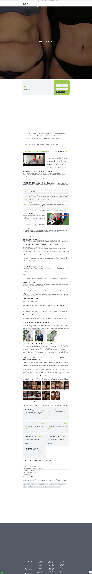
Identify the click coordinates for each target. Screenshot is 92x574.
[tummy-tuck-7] (36, 395)
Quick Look (47, 151)
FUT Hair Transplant (51, 567)
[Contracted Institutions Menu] (37, 6)
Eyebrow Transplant (50, 564)
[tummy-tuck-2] (36, 385)
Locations (61, 569)
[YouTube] (28, 561)
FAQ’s (43, 151)
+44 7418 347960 (28, 571)
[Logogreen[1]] (25, 4)
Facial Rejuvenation (39, 569)
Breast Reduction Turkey (40, 562)
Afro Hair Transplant (51, 561)
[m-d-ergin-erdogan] (52, 335)
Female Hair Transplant (51, 565)
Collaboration (61, 568)
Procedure (25, 151)
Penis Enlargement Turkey (40, 571)
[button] (2, 572)
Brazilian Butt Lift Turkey (40, 561)
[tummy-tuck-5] (64, 385)
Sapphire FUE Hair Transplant (50, 569)
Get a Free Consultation (60, 91)
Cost (28, 151)
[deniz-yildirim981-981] (40, 335)
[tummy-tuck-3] (46, 385)
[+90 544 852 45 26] (25, 573)
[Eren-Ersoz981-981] (28, 335)
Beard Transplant (50, 562)
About (60, 572)
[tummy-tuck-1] (27, 385)
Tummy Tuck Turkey (39, 565)
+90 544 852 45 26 (28, 573)
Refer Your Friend (62, 567)
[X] (29, 561)
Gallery (61, 571)
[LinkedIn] (31, 561)
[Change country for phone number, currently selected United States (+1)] (56, 89)
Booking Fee (61, 565)
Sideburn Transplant (51, 568)
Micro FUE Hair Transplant (51, 571)
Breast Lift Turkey (39, 563)
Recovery (33, 151)
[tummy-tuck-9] (55, 395)
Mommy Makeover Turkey (40, 568)
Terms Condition (62, 564)
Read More (26, 415)
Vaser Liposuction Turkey (40, 566)
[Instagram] (25, 561)
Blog (60, 573)
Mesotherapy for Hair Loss (51, 566)
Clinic (30, 151)
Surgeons (40, 151)
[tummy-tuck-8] (46, 395)
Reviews (36, 151)
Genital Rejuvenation (39, 572)
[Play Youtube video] (34, 159)
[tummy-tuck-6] (27, 395)
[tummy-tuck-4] (55, 385)
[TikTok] (30, 561)
